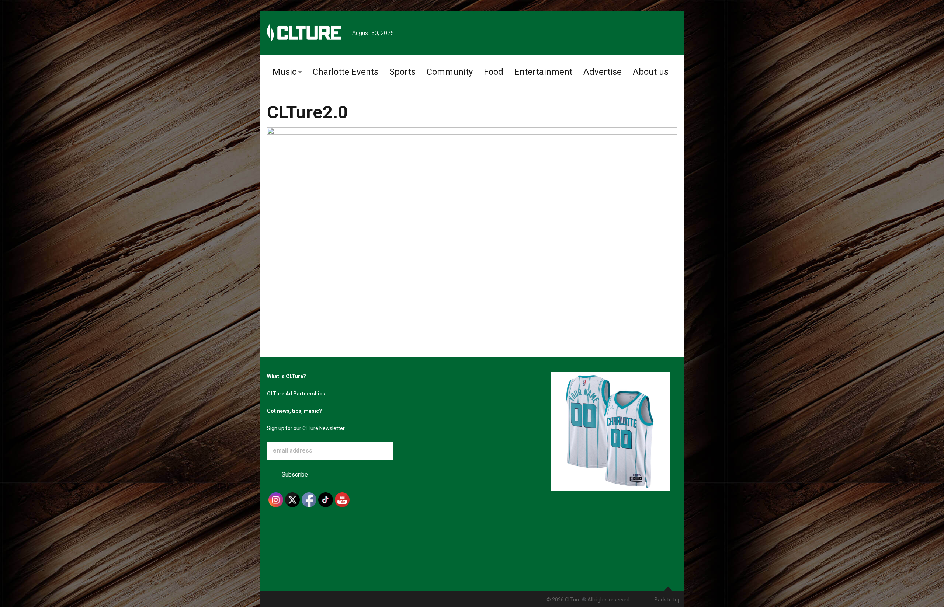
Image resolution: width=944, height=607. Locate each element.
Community (450, 72)
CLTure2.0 (307, 112)
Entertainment (543, 72)
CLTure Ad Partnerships (296, 394)
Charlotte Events (345, 72)
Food (493, 72)
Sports (402, 72)
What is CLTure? (286, 376)
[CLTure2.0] (472, 205)
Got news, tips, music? (294, 411)
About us (651, 72)
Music (284, 72)
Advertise (602, 72)
